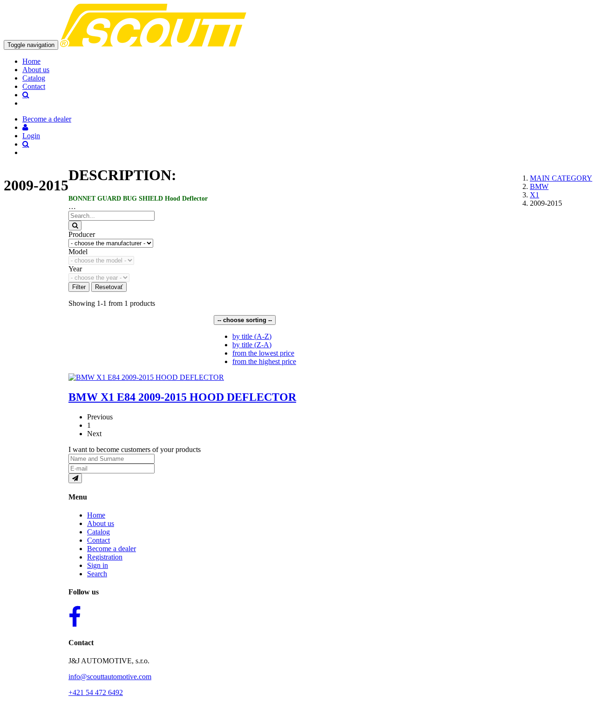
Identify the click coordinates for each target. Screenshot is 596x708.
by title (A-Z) (251, 336)
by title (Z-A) (251, 345)
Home (31, 61)
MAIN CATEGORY (561, 178)
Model (78, 252)
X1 (534, 195)
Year (75, 269)
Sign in (97, 565)
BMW (539, 186)
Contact (33, 86)
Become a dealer (111, 549)
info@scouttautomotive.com (109, 677)
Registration (104, 557)
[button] (25, 127)
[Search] (74, 225)
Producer (81, 234)
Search (97, 574)
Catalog (33, 78)
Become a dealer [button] (46, 119)
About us (35, 70)
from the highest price (264, 361)
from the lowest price (263, 353)
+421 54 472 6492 (95, 692)
